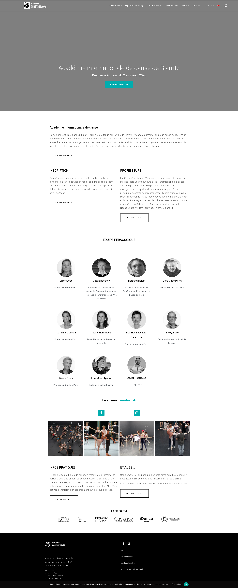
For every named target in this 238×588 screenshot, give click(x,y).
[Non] (235, 584)
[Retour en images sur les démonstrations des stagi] (101, 438)
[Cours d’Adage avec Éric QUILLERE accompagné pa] (136, 438)
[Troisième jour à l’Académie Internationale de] (172, 438)
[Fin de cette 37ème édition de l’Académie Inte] (65, 438)
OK (186, 584)
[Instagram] (137, 413)
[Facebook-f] (101, 413)
